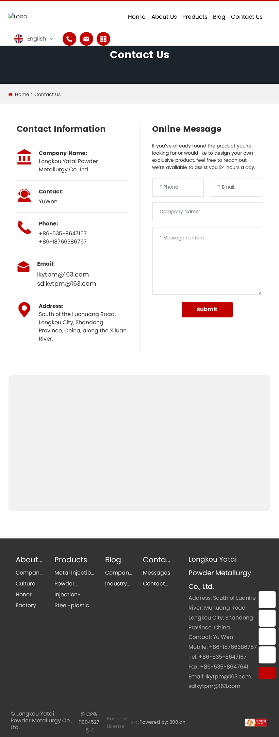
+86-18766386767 (233, 647)
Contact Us (139, 55)
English (36, 39)
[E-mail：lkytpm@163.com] (267, 599)
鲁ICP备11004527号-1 (89, 722)
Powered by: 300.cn (162, 722)
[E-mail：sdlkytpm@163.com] (267, 618)
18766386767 (69, 242)
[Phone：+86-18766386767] (267, 636)
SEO (135, 722)
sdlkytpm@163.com (66, 283)
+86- (45, 242)
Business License (117, 722)
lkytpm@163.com (63, 274)
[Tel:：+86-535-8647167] (267, 654)
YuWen (48, 201)
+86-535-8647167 (63, 233)
